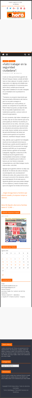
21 (19, 265)
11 (7, 262)
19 (11, 265)
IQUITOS (5, 61)
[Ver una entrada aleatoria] (29, 54)
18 (7, 265)
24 (3, 268)
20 (15, 265)
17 (3, 265)
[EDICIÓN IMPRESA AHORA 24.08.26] (16, 241)
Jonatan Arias (19, 73)
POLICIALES (12, 61)
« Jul (2, 275)
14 (19, 262)
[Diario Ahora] (3, 54)
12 (11, 262)
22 (23, 265)
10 (3, 262)
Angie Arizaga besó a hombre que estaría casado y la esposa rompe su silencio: (14, 195)
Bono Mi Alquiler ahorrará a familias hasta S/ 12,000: (14, 206)
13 (15, 262)
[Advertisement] (16, 35)
